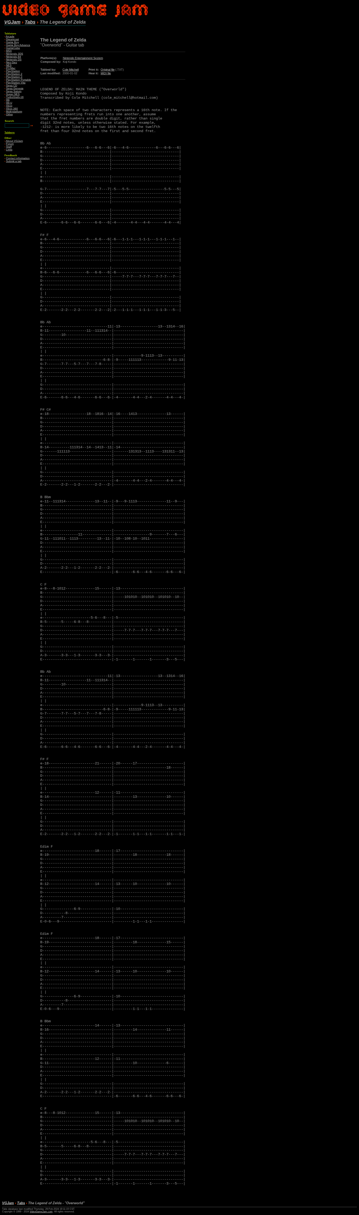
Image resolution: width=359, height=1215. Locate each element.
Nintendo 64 (13, 56)
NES (9, 65)
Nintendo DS (14, 59)
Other (9, 114)
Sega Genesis (14, 88)
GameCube (13, 47)
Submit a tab (14, 161)
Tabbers (9, 132)
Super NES (13, 94)
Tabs (30, 22)
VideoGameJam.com (41, 1211)
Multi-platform (14, 111)
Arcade (10, 36)
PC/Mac (11, 68)
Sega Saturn (14, 91)
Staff (9, 146)
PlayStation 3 (14, 76)
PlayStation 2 (14, 73)
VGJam (12, 22)
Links (9, 149)
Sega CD (11, 85)
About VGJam (14, 140)
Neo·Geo (11, 62)
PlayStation (13, 71)
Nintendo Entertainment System (83, 58)
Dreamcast (12, 39)
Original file (108, 69)
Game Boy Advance (18, 45)
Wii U (9, 102)
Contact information (18, 158)
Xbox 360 (12, 108)
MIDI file (106, 73)
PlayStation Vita (15, 82)
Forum (10, 143)
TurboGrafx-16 (15, 97)
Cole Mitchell (71, 69)
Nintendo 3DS (14, 53)
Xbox (9, 105)
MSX (9, 50)
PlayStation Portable (18, 79)
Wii (7, 99)
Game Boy (12, 42)
